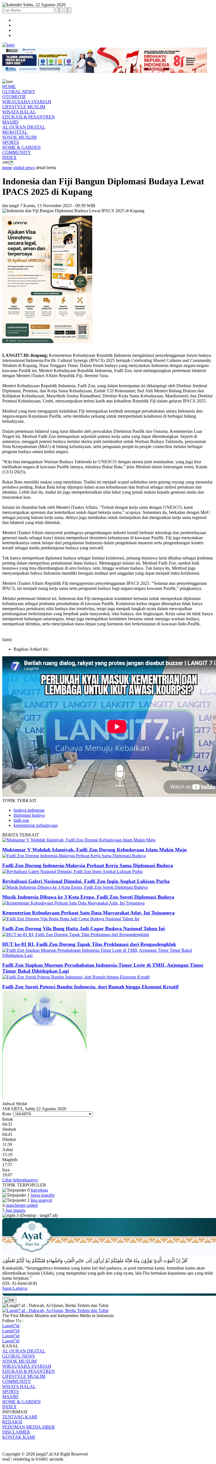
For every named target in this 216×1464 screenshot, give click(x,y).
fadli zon (21, 820)
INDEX (9, 157)
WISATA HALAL (19, 111)
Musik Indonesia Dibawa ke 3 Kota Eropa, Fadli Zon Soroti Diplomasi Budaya (88, 897)
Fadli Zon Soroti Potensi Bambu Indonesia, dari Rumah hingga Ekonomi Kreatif (90, 987)
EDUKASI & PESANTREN (28, 117)
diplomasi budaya (29, 815)
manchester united (22, 1205)
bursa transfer (43, 1195)
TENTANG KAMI (19, 1416)
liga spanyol (41, 1200)
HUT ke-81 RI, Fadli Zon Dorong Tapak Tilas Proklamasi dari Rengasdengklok (89, 944)
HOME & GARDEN (21, 147)
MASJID (10, 122)
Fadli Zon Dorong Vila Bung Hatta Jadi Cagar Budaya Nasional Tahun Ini (83, 928)
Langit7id (10, 1325)
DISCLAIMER (16, 1432)
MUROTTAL (15, 132)
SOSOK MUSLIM (19, 137)
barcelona (39, 1190)
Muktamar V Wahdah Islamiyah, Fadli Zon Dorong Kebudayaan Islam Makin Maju (94, 849)
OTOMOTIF (14, 96)
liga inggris (15, 1210)
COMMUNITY (16, 152)
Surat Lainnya (14, 1288)
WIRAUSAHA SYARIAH (26, 101)
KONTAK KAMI (18, 1437)
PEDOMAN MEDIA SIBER (28, 1427)
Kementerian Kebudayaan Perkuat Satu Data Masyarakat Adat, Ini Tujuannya (88, 912)
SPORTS (10, 142)
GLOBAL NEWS (18, 91)
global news (24, 167)
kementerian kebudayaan (36, 825)
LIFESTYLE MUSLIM (23, 106)
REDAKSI (12, 1422)
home (7, 167)
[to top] (9, 1300)
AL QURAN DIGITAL (23, 127)
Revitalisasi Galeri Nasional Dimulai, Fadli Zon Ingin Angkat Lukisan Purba (86, 881)
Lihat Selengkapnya (20, 1180)
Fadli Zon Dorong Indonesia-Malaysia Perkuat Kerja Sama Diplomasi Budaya (87, 865)
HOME (9, 86)
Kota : (7, 1113)
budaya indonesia (29, 810)
